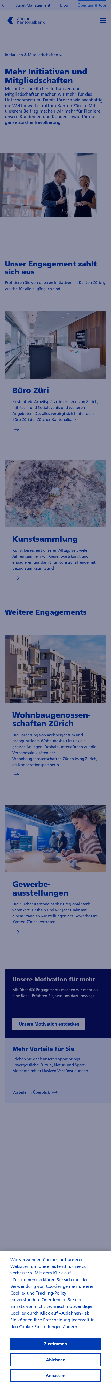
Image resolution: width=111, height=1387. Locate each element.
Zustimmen (55, 1343)
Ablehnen (55, 1359)
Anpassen (55, 1375)
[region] (55, 1319)
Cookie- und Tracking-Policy (38, 1293)
